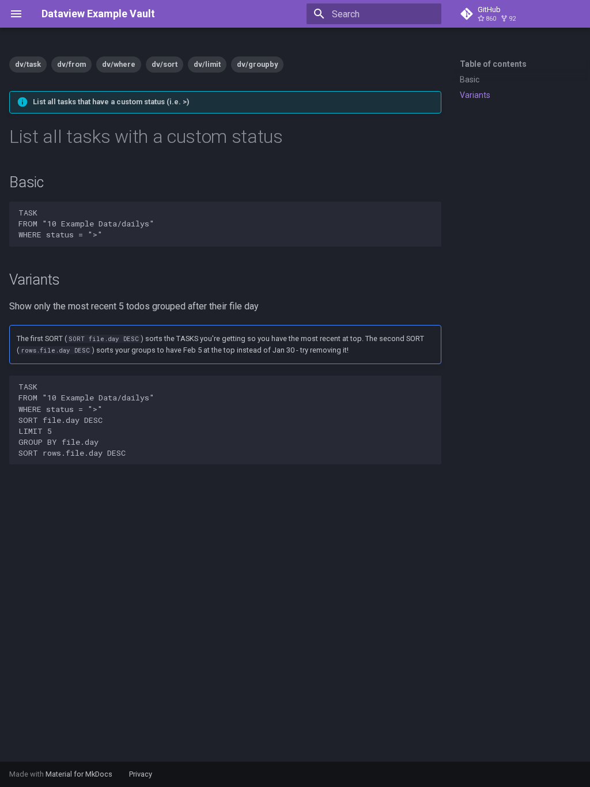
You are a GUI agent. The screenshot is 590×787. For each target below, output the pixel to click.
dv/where (118, 64)
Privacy (140, 774)
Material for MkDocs (80, 774)
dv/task (28, 64)
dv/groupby (257, 64)
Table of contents (493, 64)
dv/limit (207, 64)
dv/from (71, 64)
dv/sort (164, 64)
